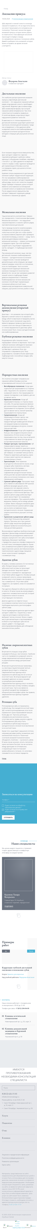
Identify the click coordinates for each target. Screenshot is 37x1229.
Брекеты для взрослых (16, 974)
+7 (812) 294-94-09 (22, 1008)
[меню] (33, 1226)
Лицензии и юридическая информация (15, 1155)
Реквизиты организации (10, 1161)
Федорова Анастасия (26, 977)
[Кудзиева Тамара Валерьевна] (18, 875)
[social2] (12, 1146)
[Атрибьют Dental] (9, 4)
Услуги (5, 1116)
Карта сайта (6, 1165)
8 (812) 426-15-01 (19, 1228)
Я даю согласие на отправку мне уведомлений (16, 810)
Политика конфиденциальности (13, 1158)
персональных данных (13, 807)
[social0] (3, 1146)
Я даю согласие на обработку (15, 806)
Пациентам (7, 1123)
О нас (4, 1130)
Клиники (6, 1138)
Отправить (8, 817)
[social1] (8, 1146)
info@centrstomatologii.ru (10, 1097)
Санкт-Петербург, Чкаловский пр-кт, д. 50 (18, 1108)
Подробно (9, 906)
